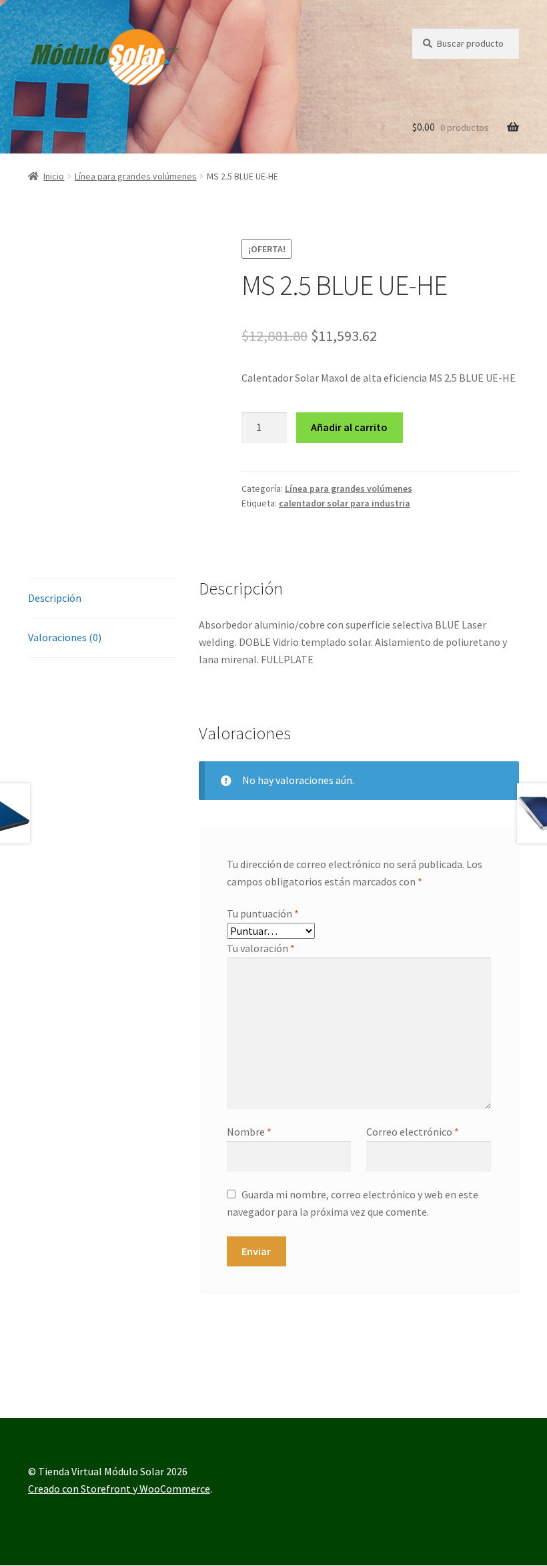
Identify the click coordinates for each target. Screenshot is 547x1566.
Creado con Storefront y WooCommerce (119, 1488)
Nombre (249, 1131)
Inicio (53, 176)
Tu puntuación (263, 913)
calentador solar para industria (344, 503)
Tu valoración (261, 948)
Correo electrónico (412, 1131)
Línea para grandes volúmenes (136, 176)
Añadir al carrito (349, 427)
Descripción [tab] (54, 598)
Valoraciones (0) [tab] (64, 637)
